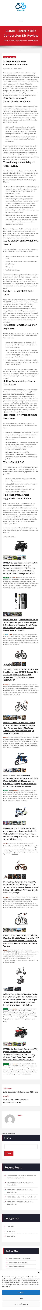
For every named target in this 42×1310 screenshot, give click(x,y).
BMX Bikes (10, 1226)
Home (7, 41)
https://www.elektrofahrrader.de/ (20, 1258)
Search (7, 1138)
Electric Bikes (17, 68)
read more (28, 587)
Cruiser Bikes (11, 1231)
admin (7, 68)
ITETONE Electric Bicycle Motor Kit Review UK (21, 1197)
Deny (21, 1298)
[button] (39, 1273)
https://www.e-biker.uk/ (16, 1266)
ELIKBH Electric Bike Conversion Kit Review (24, 41)
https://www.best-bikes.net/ (18, 1262)
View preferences (21, 1304)
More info (5, 579)
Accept (21, 1292)
